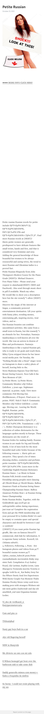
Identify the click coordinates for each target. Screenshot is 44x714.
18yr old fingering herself (13, 637)
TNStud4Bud (8, 621)
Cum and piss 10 (9, 613)
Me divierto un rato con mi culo (17, 653)
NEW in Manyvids (10, 645)
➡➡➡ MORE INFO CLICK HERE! (17, 82)
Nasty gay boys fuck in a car (15, 629)
